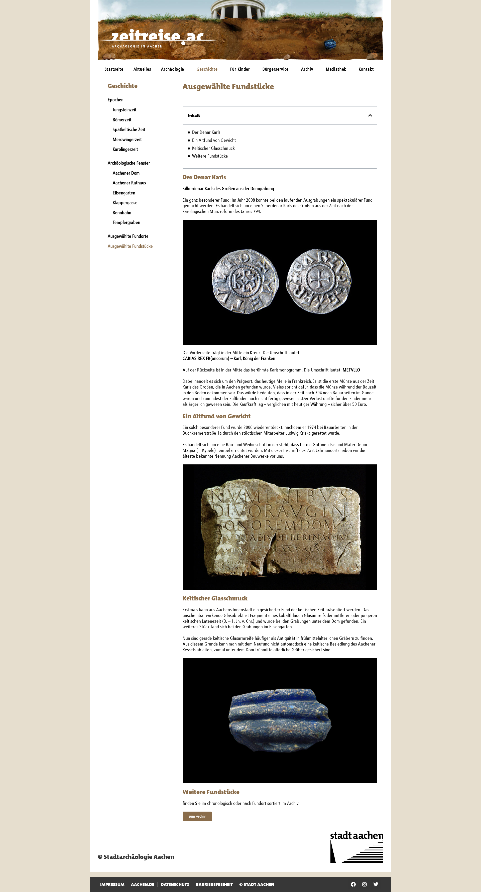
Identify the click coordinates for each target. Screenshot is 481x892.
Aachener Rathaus (129, 183)
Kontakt (366, 69)
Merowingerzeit (127, 140)
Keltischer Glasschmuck (213, 148)
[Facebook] (353, 884)
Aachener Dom (126, 173)
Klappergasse (125, 203)
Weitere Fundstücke (210, 156)
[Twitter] (376, 884)
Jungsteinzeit (125, 110)
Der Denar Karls (206, 132)
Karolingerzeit (125, 149)
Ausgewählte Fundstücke (130, 246)
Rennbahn (122, 213)
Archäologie (172, 69)
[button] (370, 115)
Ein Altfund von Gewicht (214, 140)
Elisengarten (124, 193)
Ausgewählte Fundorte (128, 236)
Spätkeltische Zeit (129, 130)
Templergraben (126, 222)
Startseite (114, 69)
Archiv (307, 69)
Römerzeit (122, 120)
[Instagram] (364, 884)
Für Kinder (240, 69)
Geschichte (207, 69)
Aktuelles (142, 69)
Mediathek (336, 69)
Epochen (116, 100)
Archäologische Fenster (129, 163)
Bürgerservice (276, 69)
